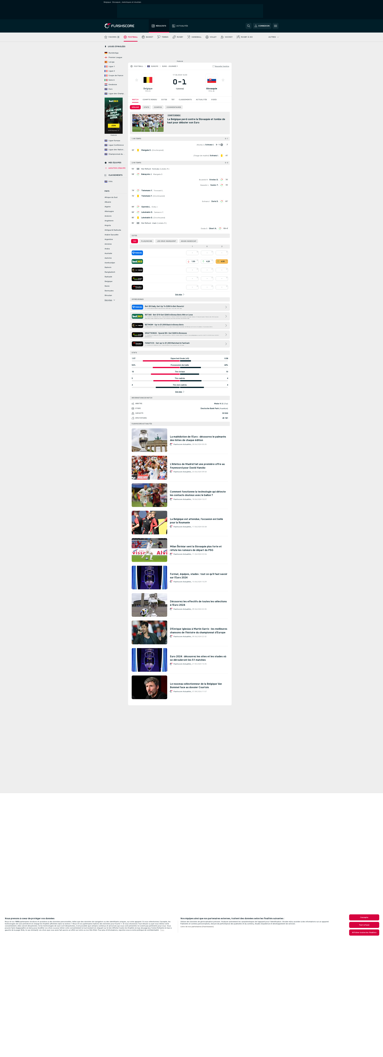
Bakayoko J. (146, 174)
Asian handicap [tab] (188, 241)
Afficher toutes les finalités (364, 932)
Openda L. (145, 207)
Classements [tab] (185, 100)
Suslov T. (214, 185)
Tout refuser (364, 925)
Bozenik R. (203, 179)
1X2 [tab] (134, 241)
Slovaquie (211, 88)
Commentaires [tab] (174, 107)
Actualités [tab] (201, 100)
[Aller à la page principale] (121, 25)
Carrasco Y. (159, 212)
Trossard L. (158, 190)
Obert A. (213, 228)
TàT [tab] (173, 100)
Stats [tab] (146, 107)
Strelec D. (213, 179)
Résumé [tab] (135, 107)
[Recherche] (249, 26)
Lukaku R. (164, 169)
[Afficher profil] (148, 80)
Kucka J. (200, 145)
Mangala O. (158, 174)
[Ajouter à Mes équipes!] (136, 80)
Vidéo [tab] (214, 100)
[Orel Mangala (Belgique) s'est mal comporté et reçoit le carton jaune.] (138, 150)
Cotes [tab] (164, 100)
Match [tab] (135, 100)
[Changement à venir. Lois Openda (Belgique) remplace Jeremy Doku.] (138, 207)
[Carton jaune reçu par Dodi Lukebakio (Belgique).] (138, 218)
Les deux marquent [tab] (166, 241)
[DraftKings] (137, 278)
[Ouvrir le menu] (276, 26)
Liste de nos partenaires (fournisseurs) (197, 927)
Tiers (162, 930)
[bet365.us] (137, 261)
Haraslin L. (204, 185)
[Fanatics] (137, 287)
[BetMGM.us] (137, 270)
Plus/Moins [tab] (146, 241)
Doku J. (155, 207)
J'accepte (364, 917)
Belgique (147, 88)
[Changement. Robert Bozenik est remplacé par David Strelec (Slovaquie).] (221, 180)
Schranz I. (206, 201)
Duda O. (204, 228)
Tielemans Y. (146, 190)
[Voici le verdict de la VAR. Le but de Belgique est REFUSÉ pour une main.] (138, 223)
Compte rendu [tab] (150, 100)
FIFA (147, 91)
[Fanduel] (137, 252)
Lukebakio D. (147, 212)
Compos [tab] (158, 107)
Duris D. (214, 201)
